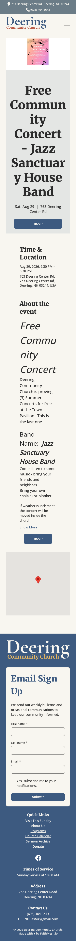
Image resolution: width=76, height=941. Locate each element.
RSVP (38, 224)
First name (19, 724)
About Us (38, 826)
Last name (19, 743)
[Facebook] (38, 858)
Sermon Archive (38, 841)
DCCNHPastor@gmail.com (38, 919)
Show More (28, 527)
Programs (38, 831)
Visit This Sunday (38, 821)
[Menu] (67, 23)
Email (16, 761)
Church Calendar (38, 836)
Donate (38, 846)
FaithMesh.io (49, 933)
